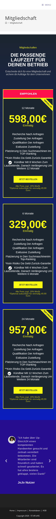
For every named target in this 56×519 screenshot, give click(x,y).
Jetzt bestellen (28, 285)
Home (12, 510)
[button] (6, 461)
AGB (44, 510)
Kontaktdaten (34, 510)
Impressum (22, 510)
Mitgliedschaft (16, 22)
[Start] (6, 22)
